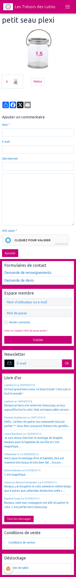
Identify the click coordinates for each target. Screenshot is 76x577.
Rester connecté (19, 322)
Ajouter (10, 253)
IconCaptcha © (61, 244)
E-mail (6, 141)
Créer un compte (13, 330)
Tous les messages (19, 518)
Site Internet (10, 158)
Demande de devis (19, 280)
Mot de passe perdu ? (35, 330)
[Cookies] (8, 568)
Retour (38, 81)
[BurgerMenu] (68, 6)
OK (67, 363)
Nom (5, 124)
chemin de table (19, 567)
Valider (38, 340)
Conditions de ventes (22, 542)
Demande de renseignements (27, 273)
